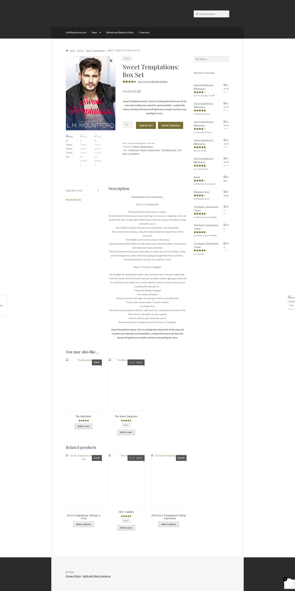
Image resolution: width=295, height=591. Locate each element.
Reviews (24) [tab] (73, 199)
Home (72, 50)
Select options (83, 524)
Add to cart (146, 125)
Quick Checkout (170, 125)
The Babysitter (169, 150)
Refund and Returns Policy (120, 32)
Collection (133, 150)
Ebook (80, 50)
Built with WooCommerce (96, 576)
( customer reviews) (152, 81)
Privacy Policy (73, 576)
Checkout (144, 32)
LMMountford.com (76, 32)
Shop (94, 32)
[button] (110, 60)
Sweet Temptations (95, 50)
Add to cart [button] (84, 426)
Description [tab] (74, 190)
